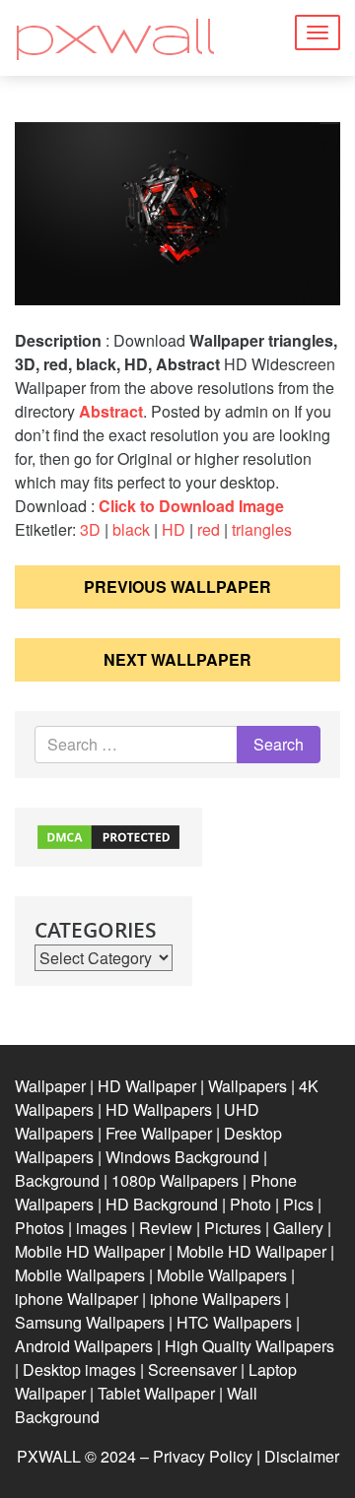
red (208, 529)
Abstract (111, 411)
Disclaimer (301, 1456)
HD (173, 529)
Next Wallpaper (177, 659)
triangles (262, 529)
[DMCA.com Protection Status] (108, 834)
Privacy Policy (202, 1456)
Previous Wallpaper (177, 586)
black (131, 529)
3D (90, 529)
